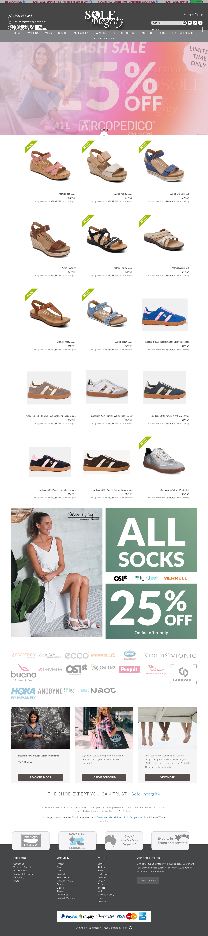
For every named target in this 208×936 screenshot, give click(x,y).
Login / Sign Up (194, 14)
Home (17, 33)
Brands (62, 33)
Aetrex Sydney (69, 268)
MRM (125, 927)
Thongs (60, 891)
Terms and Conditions (23, 867)
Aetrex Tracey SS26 (66, 342)
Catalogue (101, 33)
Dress (100, 898)
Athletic (60, 863)
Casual (60, 870)
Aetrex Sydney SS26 (179, 194)
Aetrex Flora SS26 (67, 194)
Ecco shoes (102, 817)
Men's (48, 33)
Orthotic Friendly (65, 880)
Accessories (81, 33)
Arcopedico (135, 817)
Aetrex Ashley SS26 (123, 194)
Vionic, (126, 817)
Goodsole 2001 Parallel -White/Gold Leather (111, 416)
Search (158, 29)
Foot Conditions (124, 33)
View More (167, 777)
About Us (147, 33)
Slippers (60, 887)
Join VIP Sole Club (104, 777)
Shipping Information (23, 874)
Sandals (60, 884)
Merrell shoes (115, 817)
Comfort (61, 874)
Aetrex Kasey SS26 (180, 268)
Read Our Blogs (40, 777)
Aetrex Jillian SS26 (123, 342)
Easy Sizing (18, 877)
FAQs (16, 880)
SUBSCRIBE (147, 880)
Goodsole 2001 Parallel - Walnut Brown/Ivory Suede (51, 416)
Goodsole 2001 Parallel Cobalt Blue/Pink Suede (167, 342)
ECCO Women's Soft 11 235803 (174, 490)
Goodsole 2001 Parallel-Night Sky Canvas (170, 416)
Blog (162, 33)
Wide (100, 891)
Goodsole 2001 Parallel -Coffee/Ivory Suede (112, 490)
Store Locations (104, 38)
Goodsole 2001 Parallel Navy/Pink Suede (56, 490)
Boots (59, 867)
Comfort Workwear (66, 898)
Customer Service (183, 33)
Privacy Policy (20, 870)
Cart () (156, 22)
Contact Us (18, 863)
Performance (63, 877)
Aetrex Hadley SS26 (123, 268)
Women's (33, 33)
